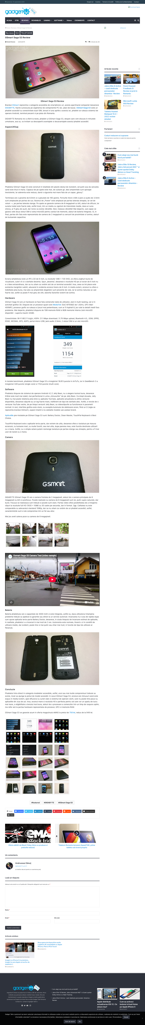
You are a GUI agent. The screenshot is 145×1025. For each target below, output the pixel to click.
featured (36, 803)
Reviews (13, 28)
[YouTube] (28, 1005)
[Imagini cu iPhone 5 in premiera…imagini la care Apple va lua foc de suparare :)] (19, 949)
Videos (69, 20)
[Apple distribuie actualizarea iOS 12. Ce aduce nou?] (107, 993)
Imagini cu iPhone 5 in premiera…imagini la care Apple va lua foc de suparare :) (17, 962)
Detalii (126, 1017)
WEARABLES (36, 20)
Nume (7, 910)
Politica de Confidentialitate (123, 2)
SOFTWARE (58, 20)
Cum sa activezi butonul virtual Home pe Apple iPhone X (129, 1004)
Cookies (97, 2)
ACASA (9, 20)
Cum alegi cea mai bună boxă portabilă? (65, 989)
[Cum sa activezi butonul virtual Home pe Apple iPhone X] (130, 993)
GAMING (47, 20)
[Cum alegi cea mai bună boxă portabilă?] (110, 158)
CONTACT (91, 20)
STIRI (17, 20)
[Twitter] (25, 1005)
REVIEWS (25, 20)
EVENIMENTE (79, 20)
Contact (136, 2)
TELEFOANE (26, 33)
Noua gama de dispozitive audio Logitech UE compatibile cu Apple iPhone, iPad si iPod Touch (50, 944)
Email (7, 918)
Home (8, 28)
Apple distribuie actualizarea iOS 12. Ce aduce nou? (107, 1004)
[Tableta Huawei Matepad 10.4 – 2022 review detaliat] (112, 104)
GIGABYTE (49, 803)
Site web (57, 918)
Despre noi (90, 2)
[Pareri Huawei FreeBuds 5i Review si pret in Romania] (131, 79)
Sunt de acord (70, 1021)
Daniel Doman (11, 42)
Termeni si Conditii (107, 2)
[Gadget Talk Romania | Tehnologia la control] (21, 10)
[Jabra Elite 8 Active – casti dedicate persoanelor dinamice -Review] (112, 79)
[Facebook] (22, 1005)
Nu (80, 1021)
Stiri (17, 33)
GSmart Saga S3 (66, 803)
